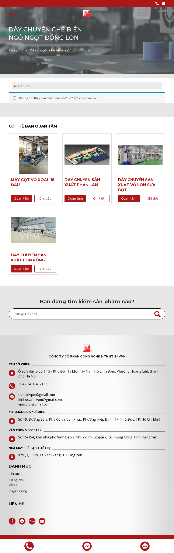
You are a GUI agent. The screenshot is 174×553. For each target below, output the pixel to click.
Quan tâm (21, 198)
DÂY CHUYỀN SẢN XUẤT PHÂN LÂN (82, 182)
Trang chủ (16, 50)
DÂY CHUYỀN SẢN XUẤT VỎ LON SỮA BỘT (137, 184)
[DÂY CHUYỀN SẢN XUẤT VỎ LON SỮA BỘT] (140, 155)
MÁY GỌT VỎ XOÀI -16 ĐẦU (33, 182)
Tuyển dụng (18, 491)
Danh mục (26, 86)
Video (13, 485)
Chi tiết (45, 198)
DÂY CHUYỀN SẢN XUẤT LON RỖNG (28, 257)
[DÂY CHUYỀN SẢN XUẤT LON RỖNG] (33, 230)
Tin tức (14, 474)
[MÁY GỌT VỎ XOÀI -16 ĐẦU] (33, 155)
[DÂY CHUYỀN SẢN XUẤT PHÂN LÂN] (87, 155)
